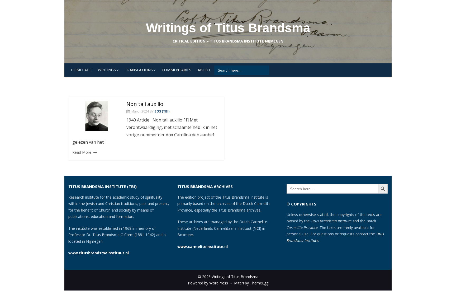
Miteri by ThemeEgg (251, 282)
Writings (107, 69)
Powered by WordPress (208, 282)
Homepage (81, 69)
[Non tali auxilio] (96, 116)
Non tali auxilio (144, 103)
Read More (81, 152)
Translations (139, 69)
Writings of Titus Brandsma (228, 28)
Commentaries (176, 69)
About (204, 69)
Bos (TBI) (161, 111)
